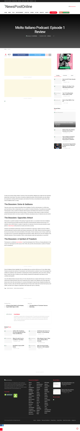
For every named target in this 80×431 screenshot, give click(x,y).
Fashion (38, 387)
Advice (30, 382)
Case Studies (31, 407)
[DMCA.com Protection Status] (15, 395)
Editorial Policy (14, 1)
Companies (31, 409)
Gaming (38, 395)
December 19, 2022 (16, 341)
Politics (46, 387)
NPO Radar (47, 382)
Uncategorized (48, 409)
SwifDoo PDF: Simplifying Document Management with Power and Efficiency (19, 332)
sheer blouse (11, 225)
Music (38, 412)
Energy (38, 382)
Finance (38, 389)
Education (31, 412)
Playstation (47, 385)
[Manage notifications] (77, 429)
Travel (46, 408)
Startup (46, 403)
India (38, 403)
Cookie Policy (59, 420)
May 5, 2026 (58, 125)
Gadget (38, 394)
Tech (13, 12)
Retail (46, 393)
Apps (30, 385)
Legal (38, 405)
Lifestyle (27, 12)
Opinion (46, 384)
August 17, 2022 (16, 348)
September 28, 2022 (41, 342)
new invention (19, 242)
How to (38, 402)
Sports (46, 401)
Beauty (30, 397)
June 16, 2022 (40, 348)
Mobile (38, 410)
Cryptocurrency (32, 410)
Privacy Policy (53, 420)
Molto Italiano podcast (18, 288)
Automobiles (31, 396)
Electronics (31, 414)
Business (31, 404)
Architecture (31, 387)
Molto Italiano (10, 288)
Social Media (47, 399)
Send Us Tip (24, 1)
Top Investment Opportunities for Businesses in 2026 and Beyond (69, 145)
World (46, 413)
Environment (39, 385)
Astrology (31, 391)
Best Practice (31, 399)
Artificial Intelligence (31, 390)
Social (46, 398)
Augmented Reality (31, 394)
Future (36, 12)
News (9, 12)
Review (32, 12)
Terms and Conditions (46, 420)
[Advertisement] (27, 67)
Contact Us (32, 1)
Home (5, 12)
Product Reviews (46, 390)
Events (47, 12)
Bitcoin (30, 400)
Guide (38, 397)
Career (30, 405)
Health (38, 398)
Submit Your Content (7, 1)
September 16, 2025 (66, 132)
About (28, 1)
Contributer (35, 35)
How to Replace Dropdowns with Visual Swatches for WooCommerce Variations (68, 138)
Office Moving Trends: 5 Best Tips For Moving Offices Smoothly (43, 340)
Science (46, 396)
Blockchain (31, 402)
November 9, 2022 (43, 35)
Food (38, 390)
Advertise (19, 1)
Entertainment (19, 12)
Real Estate (47, 391)
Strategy (46, 404)
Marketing (39, 408)
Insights (42, 12)
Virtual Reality (47, 411)
